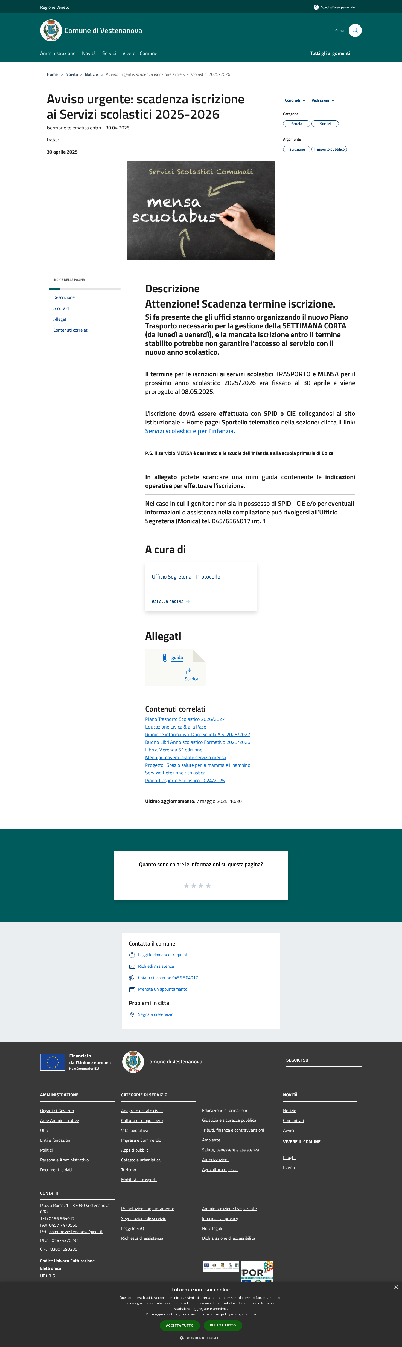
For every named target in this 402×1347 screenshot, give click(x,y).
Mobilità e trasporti (139, 1179)
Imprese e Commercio (141, 1140)
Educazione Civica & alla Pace (175, 726)
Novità (72, 74)
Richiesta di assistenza (142, 1238)
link (253, 1314)
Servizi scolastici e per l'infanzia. (190, 431)
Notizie (91, 74)
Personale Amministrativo (64, 1160)
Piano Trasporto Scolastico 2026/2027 (185, 719)
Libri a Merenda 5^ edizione (173, 749)
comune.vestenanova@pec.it (76, 1231)
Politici (46, 1150)
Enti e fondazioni (55, 1140)
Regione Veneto (54, 7)
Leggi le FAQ (132, 1228)
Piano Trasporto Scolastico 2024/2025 (185, 780)
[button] (201, 1337)
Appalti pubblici (135, 1150)
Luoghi (289, 1157)
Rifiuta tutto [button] (223, 1325)
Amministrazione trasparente (229, 1208)
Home (52, 74)
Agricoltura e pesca (220, 1169)
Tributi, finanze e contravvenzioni (233, 1130)
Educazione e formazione (225, 1110)
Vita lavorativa (134, 1130)
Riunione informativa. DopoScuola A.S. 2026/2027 (197, 734)
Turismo (128, 1169)
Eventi (289, 1167)
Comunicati (293, 1120)
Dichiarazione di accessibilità (228, 1238)
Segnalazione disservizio (143, 1218)
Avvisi (288, 1130)
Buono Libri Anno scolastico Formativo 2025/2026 (197, 742)
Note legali (212, 1228)
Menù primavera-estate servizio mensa (185, 757)
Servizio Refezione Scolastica (175, 772)
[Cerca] (355, 30)
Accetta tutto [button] (180, 1325)
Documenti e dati (56, 1169)
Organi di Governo (57, 1110)
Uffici (45, 1130)
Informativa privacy (220, 1218)
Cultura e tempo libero (142, 1120)
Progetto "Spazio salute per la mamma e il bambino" (198, 765)
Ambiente (211, 1140)
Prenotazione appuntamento (147, 1208)
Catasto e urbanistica (141, 1160)
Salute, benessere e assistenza (230, 1149)
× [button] (396, 1287)
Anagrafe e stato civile (142, 1110)
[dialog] (201, 1314)
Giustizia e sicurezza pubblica (229, 1120)
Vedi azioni (321, 100)
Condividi (293, 100)
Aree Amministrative (59, 1120)
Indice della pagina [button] (69, 279)
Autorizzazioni (215, 1159)
